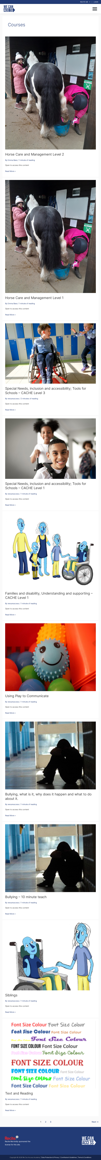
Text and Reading (19, 1093)
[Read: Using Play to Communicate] (50, 657)
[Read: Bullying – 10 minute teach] (50, 858)
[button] (95, 9)
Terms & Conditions (84, 1157)
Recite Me (84, 2)
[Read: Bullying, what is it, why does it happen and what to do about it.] (50, 755)
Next (95, 1122)
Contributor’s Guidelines (68, 1157)
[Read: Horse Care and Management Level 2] (50, 93)
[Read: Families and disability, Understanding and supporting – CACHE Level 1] (50, 551)
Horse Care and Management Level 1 (34, 298)
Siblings (11, 995)
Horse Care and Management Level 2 (34, 154)
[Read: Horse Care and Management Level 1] (50, 236)
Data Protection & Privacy (50, 1157)
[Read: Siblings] (50, 956)
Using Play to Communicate (27, 696)
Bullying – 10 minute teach (26, 897)
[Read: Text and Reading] (50, 1054)
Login (96, 2)
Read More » (10, 171)
